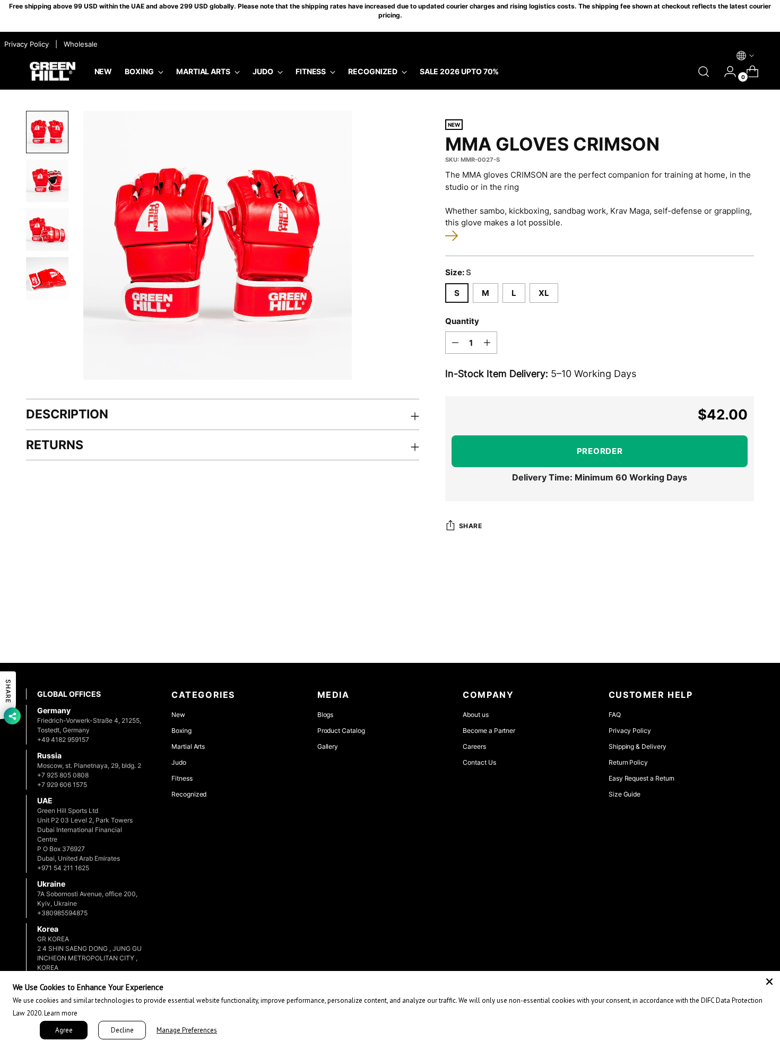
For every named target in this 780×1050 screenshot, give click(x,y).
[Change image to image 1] (47, 132)
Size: (458, 272)
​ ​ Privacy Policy (25, 44)
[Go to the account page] (725, 71)
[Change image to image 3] (47, 229)
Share (470, 526)
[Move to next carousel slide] (745, 626)
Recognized (188, 794)
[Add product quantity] (487, 342)
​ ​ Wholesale (78, 44)
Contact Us (479, 762)
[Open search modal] (703, 71)
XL (544, 293)
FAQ (615, 715)
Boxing (181, 730)
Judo (178, 762)
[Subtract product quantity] (455, 342)
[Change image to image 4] (47, 278)
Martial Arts (188, 746)
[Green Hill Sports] (52, 72)
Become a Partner (489, 730)
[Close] (769, 981)
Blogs (325, 715)
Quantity (462, 321)
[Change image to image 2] (47, 181)
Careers (474, 746)
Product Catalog (341, 730)
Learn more (60, 1013)
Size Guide (624, 794)
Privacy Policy (630, 730)
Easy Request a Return (642, 778)
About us (475, 715)
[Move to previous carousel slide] (721, 627)
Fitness (182, 778)
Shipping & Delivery (637, 746)
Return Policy (628, 762)
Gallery (328, 746)
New (178, 715)
